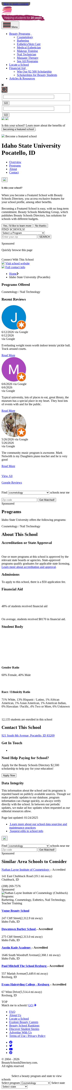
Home (13, 273)
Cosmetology (25, 37)
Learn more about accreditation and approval (29, 567)
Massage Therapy (27, 57)
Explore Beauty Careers (23, 1022)
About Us (15, 1015)
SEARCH (44, 236)
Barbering (23, 40)
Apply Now (9, 775)
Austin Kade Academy (16, 947)
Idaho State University (31, 145)
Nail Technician (26, 54)
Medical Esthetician (29, 47)
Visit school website (17, 263)
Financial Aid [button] (17, 68)
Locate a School (19, 64)
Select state (58, 1082)
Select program (11, 1082)
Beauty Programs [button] (19, 33)
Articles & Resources (22, 78)
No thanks (40, 225)
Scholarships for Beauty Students (37, 75)
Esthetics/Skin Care (29, 44)
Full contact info (15, 267)
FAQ (12, 1011)
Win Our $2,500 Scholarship (34, 71)
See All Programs (27, 61)
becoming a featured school (18, 129)
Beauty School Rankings (24, 1025)
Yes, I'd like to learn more (17, 225)
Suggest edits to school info (26, 831)
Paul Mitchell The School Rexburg (24, 966)
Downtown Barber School (19, 929)
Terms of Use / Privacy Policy (27, 1035)
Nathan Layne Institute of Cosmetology (26, 869)
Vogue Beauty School (15, 910)
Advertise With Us (20, 1032)
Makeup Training (27, 51)
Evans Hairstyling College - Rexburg (26, 984)
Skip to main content (15, 3)
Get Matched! (47, 499)
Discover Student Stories (24, 1029)
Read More (8, 355)
